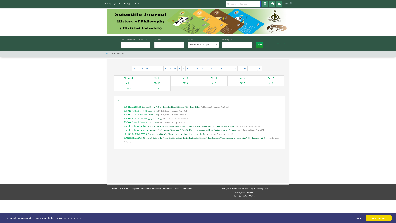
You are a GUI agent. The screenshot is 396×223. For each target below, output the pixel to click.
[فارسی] (288, 3)
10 (157, 83)
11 (128, 83)
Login (114, 3)
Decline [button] (359, 218)
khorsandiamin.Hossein (135, 134)
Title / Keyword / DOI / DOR (134, 40)
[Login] (272, 3)
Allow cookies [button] (378, 218)
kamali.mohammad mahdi (137, 130)
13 (242, 78)
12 (271, 78)
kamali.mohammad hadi (136, 126)
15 (185, 78)
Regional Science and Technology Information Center (155, 189)
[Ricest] (265, 3)
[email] (279, 3)
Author (157, 40)
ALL (136, 68)
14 (214, 78)
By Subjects (227, 40)
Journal (191, 40)
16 (157, 78)
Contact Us (187, 189)
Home (114, 189)
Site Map (124, 189)
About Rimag (124, 3)
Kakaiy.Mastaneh (133, 106)
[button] (82, 218)
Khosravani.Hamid (133, 137)
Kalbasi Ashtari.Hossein (136, 110)
